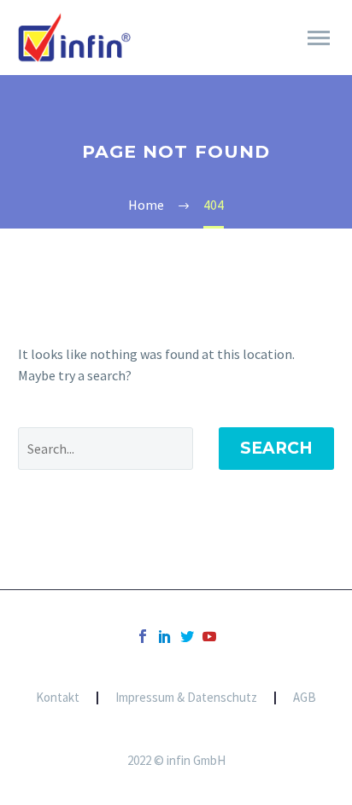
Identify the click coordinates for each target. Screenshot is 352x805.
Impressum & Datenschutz (186, 698)
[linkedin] (165, 636)
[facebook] (143, 636)
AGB (304, 698)
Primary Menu (318, 38)
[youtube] (209, 636)
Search (276, 448)
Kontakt (57, 698)
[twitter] (187, 636)
